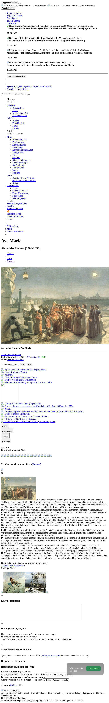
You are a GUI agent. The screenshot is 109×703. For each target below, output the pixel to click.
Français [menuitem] (34, 86)
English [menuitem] (18, 86)
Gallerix (13, 685)
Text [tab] (9, 258)
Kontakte (22, 698)
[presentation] (57, 263)
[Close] (29, 94)
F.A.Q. (9, 698)
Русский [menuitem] (11, 86)
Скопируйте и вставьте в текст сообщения (21, 680)
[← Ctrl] (26, 382)
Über (15, 698)
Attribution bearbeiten (11, 354)
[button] (14, 13)
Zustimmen (93, 668)
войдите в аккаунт (51, 655)
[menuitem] (50, 86)
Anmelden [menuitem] (11, 89)
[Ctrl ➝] (21, 403)
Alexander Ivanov (15, 359)
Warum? (36, 464)
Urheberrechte (76, 700)
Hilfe (3, 698)
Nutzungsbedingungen (34, 700)
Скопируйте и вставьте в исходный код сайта (23, 674)
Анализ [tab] (10, 261)
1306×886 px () (36, 357)
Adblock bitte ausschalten (12, 565)
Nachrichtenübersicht (16, 76)
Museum (12, 100)
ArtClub (15, 132)
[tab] (10, 253)
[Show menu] (19, 3)
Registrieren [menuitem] (22, 89)
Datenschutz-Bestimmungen (57, 700)
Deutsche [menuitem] (43, 86)
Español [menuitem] (26, 86)
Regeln (20, 700)
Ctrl (22, 365)
